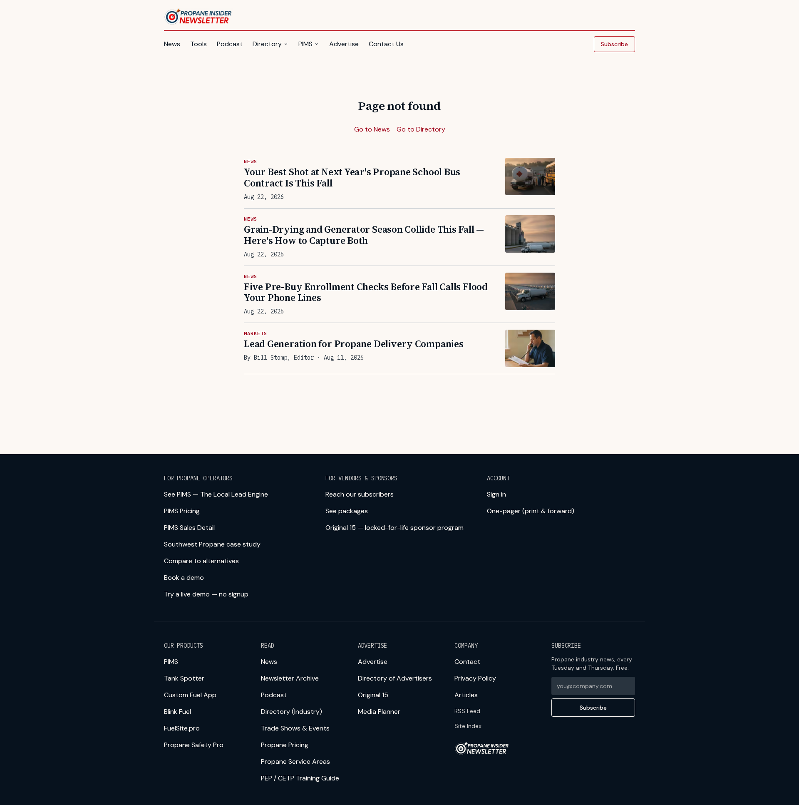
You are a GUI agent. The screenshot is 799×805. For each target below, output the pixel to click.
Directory (267, 44)
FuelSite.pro (182, 728)
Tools (198, 44)
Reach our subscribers (359, 494)
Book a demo (184, 577)
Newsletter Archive (290, 678)
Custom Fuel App (190, 695)
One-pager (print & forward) (530, 511)
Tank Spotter (184, 678)
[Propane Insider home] (198, 16)
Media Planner (379, 711)
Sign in (496, 494)
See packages (346, 511)
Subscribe (614, 44)
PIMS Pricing (182, 511)
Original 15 (373, 695)
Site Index (467, 726)
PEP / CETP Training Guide (300, 778)
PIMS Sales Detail (189, 527)
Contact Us (386, 44)
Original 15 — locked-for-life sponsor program (394, 527)
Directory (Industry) (291, 711)
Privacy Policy (475, 678)
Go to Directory (421, 129)
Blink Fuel (177, 711)
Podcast (230, 44)
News (172, 44)
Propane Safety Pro (193, 744)
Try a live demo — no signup (206, 594)
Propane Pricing (284, 744)
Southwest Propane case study (212, 544)
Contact (467, 661)
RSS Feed (467, 711)
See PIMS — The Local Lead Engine (216, 494)
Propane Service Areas (295, 761)
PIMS (305, 44)
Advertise (344, 44)
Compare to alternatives (201, 561)
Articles (466, 695)
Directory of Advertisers (395, 678)
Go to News (372, 129)
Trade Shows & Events (295, 728)
